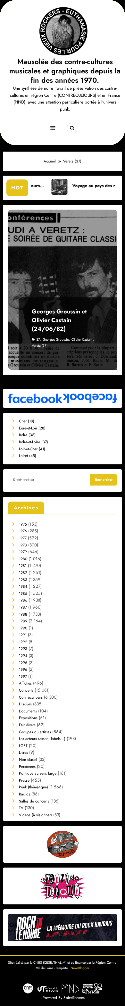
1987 (23, 607)
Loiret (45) (27, 456)
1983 (23, 580)
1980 (23, 559)
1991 (23, 635)
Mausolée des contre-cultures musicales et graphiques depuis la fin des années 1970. (65, 71)
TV (21, 808)
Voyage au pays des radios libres (91, 186)
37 (38, 339)
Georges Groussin (56, 339)
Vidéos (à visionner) (35, 815)
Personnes (27, 766)
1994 (23, 656)
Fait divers (27, 725)
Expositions (28, 718)
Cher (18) (26, 421)
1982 (23, 573)
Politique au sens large (37, 773)
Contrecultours (31, 697)
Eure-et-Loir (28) (32, 428)
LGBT (23, 746)
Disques (25, 704)
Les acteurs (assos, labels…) (42, 739)
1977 (23, 538)
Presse (24, 780)
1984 (23, 586)
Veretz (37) (39, 345)
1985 (23, 593)
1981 (23, 566)
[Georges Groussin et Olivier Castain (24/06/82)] (62, 290)
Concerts (26, 690)
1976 (23, 531)
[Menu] (52, 128)
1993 (23, 649)
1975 (23, 524)
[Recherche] (72, 128)
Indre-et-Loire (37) (33, 442)
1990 (23, 628)
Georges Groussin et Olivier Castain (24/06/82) (59, 320)
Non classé (28, 759)
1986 (23, 600)
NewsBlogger (80, 968)
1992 (23, 642)
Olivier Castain (82, 339)
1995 (23, 663)
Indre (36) (27, 435)
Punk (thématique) (33, 787)
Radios (24, 794)
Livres (23, 752)
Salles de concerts (34, 801)
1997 (23, 676)
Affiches (25, 683)
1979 (23, 552)
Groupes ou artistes (35, 732)
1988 (23, 614)
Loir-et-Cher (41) (32, 449)
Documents (28, 711)
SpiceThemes (74, 998)
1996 (23, 669)
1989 (23, 621)
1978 (23, 545)
